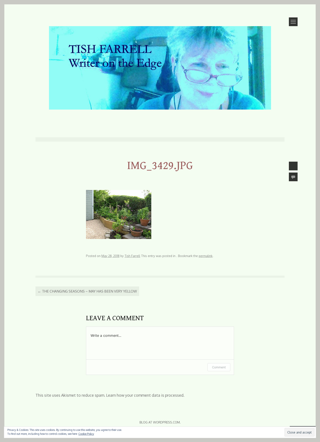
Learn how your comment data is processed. (145, 395)
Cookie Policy (86, 433)
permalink (205, 256)
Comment (219, 367)
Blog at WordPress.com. (160, 422)
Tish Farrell (132, 256)
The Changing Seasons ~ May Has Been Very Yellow (87, 291)
